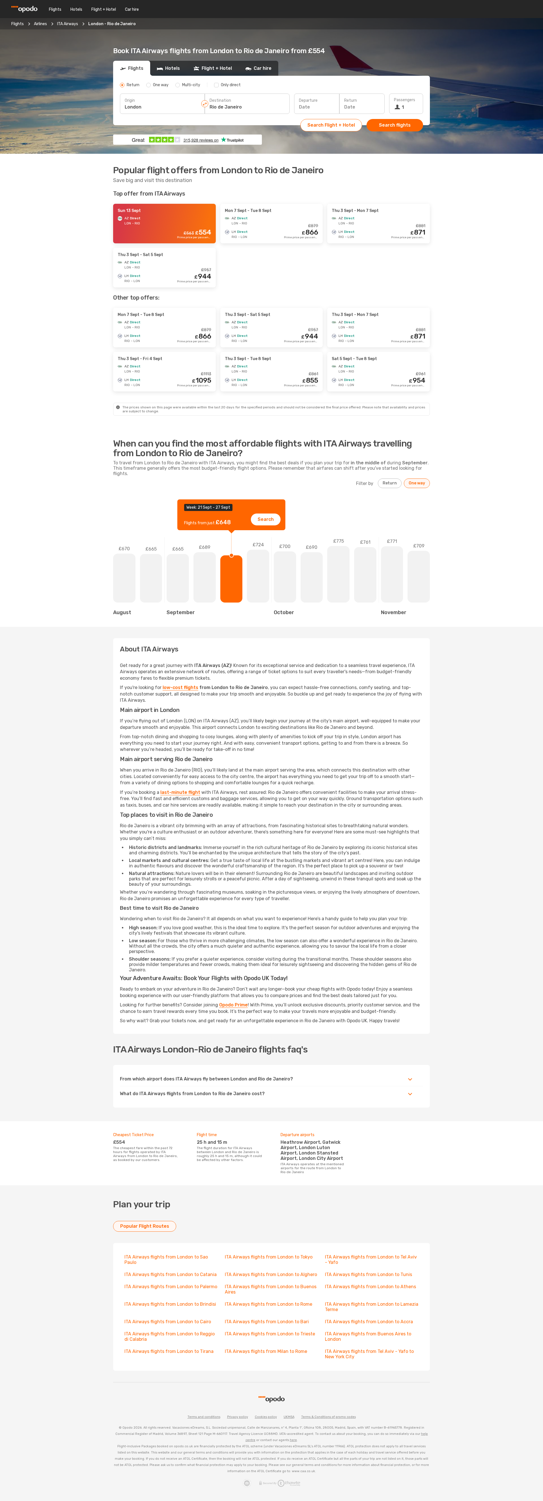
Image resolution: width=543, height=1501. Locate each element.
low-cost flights (180, 687)
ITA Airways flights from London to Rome (268, 1304)
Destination (220, 100)
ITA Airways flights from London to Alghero (271, 1274)
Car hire (132, 9)
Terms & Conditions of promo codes (328, 1417)
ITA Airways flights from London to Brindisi (170, 1304)
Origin (130, 100)
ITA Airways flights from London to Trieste (270, 1334)
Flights (55, 9)
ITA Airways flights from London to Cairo (167, 1321)
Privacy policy (237, 1417)
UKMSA (289, 1417)
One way (417, 483)
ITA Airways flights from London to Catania (170, 1274)
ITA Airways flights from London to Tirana (169, 1351)
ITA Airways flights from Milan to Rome (266, 1351)
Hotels (76, 9)
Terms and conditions (204, 1417)
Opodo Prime (233, 1005)
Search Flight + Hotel (331, 125)
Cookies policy (266, 1417)
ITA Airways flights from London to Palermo (170, 1286)
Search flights (395, 125)
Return (350, 100)
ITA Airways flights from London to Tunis (368, 1274)
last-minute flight (180, 792)
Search (266, 519)
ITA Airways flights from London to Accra (369, 1321)
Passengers (404, 100)
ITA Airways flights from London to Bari (267, 1321)
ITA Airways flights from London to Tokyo (269, 1257)
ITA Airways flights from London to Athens (370, 1286)
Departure (308, 100)
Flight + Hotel (103, 9)
